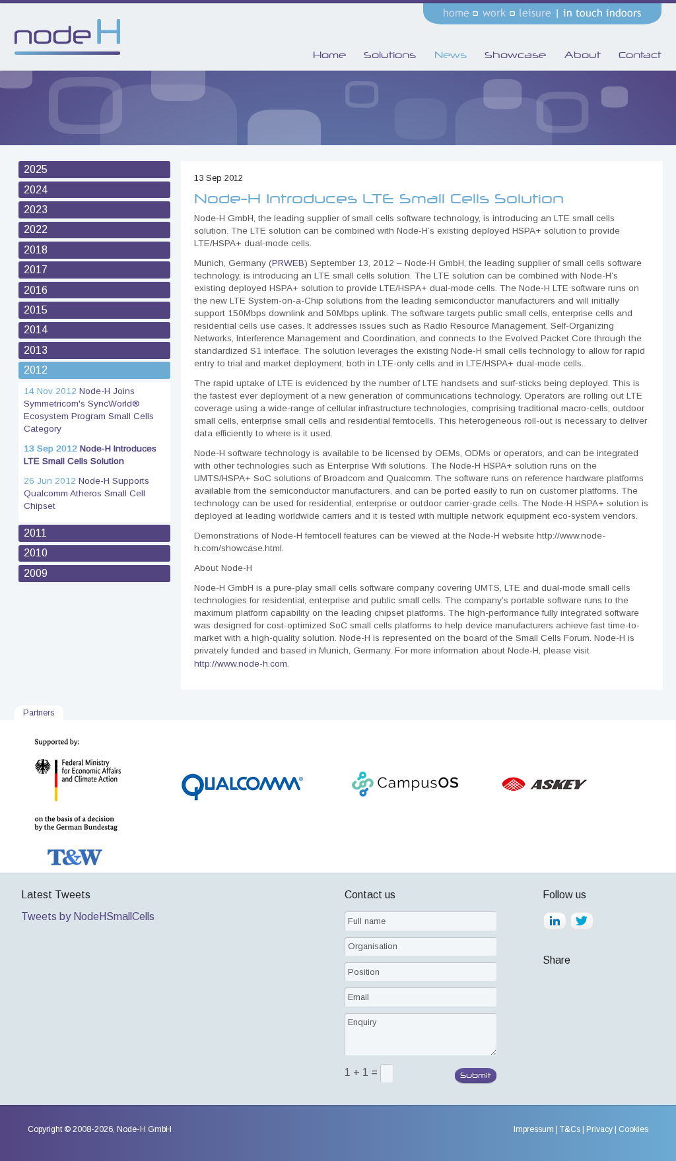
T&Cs (570, 1129)
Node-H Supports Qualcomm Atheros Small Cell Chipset (86, 493)
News (450, 55)
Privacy (599, 1129)
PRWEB (288, 263)
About (582, 55)
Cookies (633, 1129)
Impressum (534, 1129)
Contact (640, 55)
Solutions (390, 55)
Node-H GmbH (144, 1129)
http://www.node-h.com (240, 664)
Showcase (515, 55)
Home (329, 55)
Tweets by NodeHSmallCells (87, 916)
